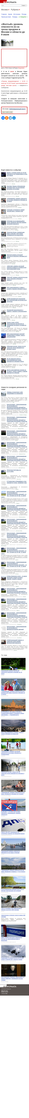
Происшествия (6, 17)
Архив (10, 14)
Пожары (14, 17)
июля (12, 71)
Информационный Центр (17, 109)
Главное (4, 14)
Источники (16, 14)
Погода (24, 14)
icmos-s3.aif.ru (6, 47)
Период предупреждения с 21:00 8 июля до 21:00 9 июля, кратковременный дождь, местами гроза (14, 83)
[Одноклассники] (6, 118)
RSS (6, 993)
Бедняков (21, 68)
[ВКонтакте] (3, 118)
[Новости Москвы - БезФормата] (8, 2)
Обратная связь (4, 990)
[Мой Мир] (14, 118)
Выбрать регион (4, 991)
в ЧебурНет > (23, 17)
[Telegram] (10, 118)
